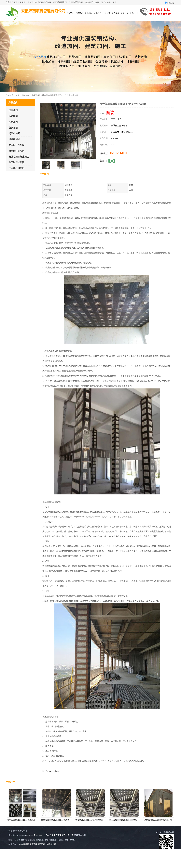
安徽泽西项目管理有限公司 (61, 835)
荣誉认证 (125, 13)
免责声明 (33, 844)
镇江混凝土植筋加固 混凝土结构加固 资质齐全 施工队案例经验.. (69, 820)
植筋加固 (36, 95)
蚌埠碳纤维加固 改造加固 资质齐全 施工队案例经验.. (132, 820)
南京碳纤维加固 (16, 151)
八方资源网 (24, 844)
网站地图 (52, 844)
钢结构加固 (14, 133)
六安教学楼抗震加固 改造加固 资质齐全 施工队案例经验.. (100, 820)
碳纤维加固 (14, 139)
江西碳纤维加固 (16, 168)
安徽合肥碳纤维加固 (19, 156)
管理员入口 (43, 844)
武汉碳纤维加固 (16, 145)
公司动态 (106, 13)
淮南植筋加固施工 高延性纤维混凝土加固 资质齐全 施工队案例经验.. (37, 820)
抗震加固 (13, 110)
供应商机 (79, 13)
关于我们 (97, 13)
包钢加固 (13, 127)
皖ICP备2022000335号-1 (38, 835)
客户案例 (115, 13)
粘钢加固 (13, 122)
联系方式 (134, 13)
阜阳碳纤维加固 (16, 162)
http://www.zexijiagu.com (52, 771)
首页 (18, 95)
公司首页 (70, 13)
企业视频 (88, 13)
